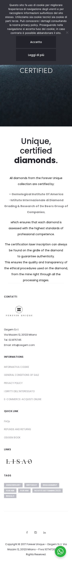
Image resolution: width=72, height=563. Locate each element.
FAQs (7, 421)
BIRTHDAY (31, 485)
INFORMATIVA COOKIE (16, 367)
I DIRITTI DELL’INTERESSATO (19, 391)
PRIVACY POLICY (13, 383)
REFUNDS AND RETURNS (17, 429)
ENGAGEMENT (50, 485)
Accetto (36, 42)
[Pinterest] (44, 532)
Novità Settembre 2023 (47, 490)
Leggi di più (36, 55)
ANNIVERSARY (13, 485)
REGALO (10, 495)
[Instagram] (35, 532)
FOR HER (10, 490)
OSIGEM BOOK (12, 437)
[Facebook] (27, 532)
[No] (67, 32)
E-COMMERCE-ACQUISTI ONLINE (22, 399)
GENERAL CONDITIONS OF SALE (21, 375)
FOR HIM (24, 490)
